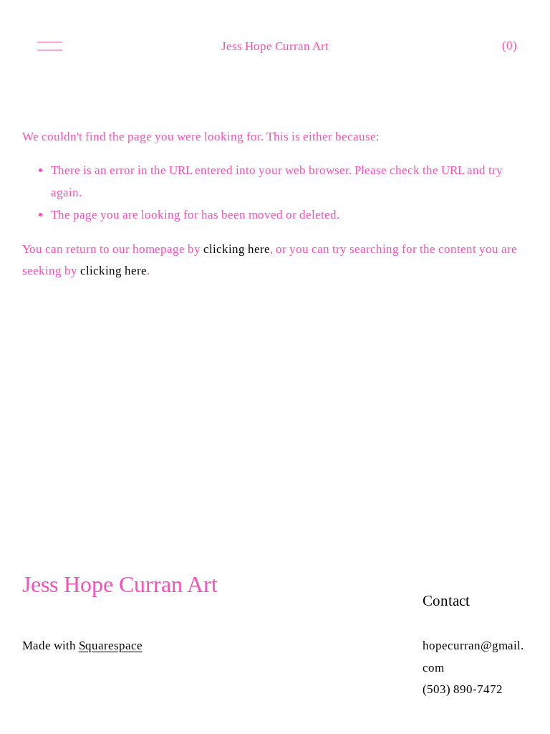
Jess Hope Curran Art (275, 46)
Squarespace (111, 645)
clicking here (236, 249)
